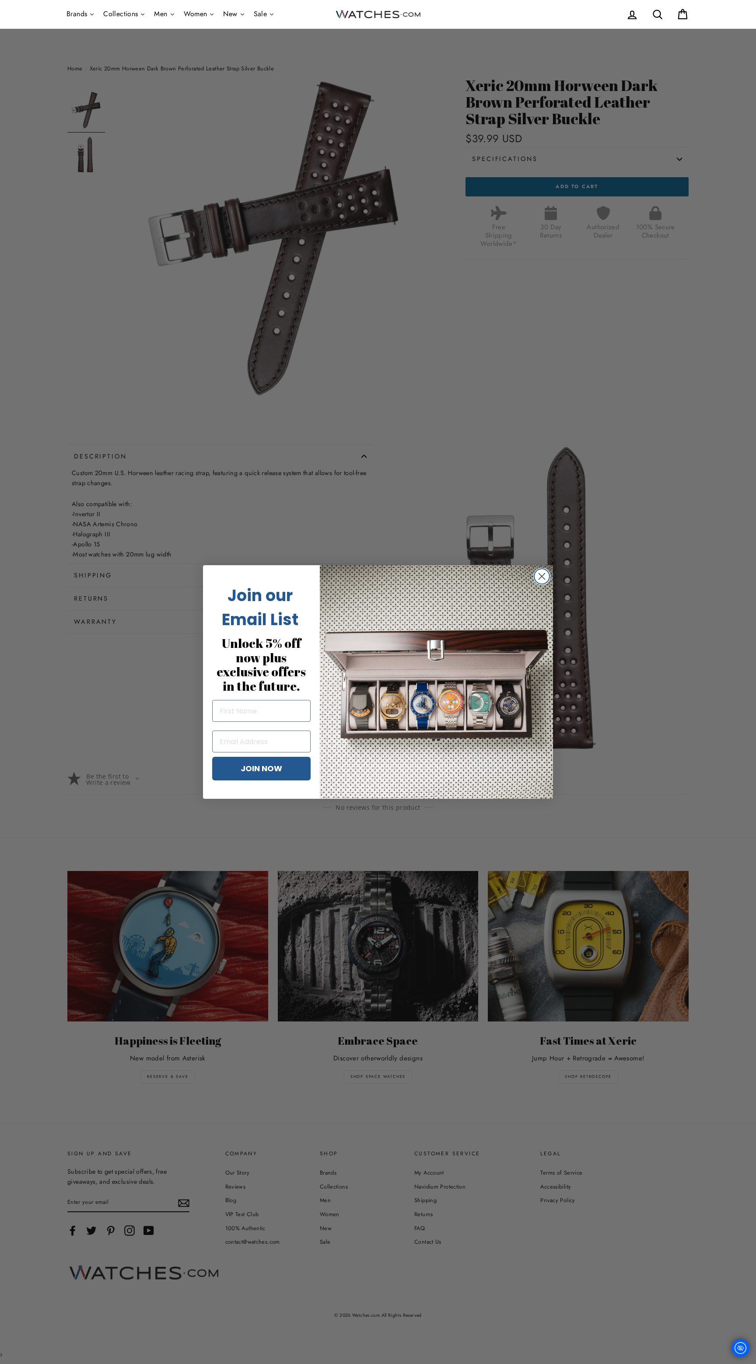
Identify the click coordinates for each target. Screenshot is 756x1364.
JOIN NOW (261, 768)
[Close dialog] (542, 576)
